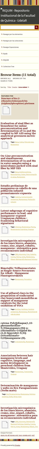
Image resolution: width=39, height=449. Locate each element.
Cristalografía (20, 342)
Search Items (7, 81)
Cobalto (33, 254)
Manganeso (15, 144)
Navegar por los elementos (13, 34)
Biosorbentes (15, 174)
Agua (17, 142)
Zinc (36, 426)
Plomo (33, 227)
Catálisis (24, 309)
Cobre (21, 142)
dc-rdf (7, 435)
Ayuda (5, 54)
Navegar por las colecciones (13, 41)
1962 (16, 254)
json (20, 435)
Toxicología (28, 372)
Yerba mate (18, 397)
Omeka (17, 445)
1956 (16, 422)
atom (3, 435)
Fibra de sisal (28, 142)
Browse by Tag (19, 78)
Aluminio (22, 254)
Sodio (11, 397)
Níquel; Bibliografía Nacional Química (24, 259)
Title (9, 87)
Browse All (6, 78)
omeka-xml (27, 435)
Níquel (32, 426)
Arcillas (17, 309)
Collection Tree (8, 66)
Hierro (18, 257)
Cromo (13, 257)
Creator (14, 87)
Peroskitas (28, 279)
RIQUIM (6, 60)
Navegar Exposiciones (11, 47)
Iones (23, 257)
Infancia (18, 227)
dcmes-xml (14, 435)
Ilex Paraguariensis (13, 394)
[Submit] (36, 27)
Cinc (27, 254)
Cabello (18, 197)
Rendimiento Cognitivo (19, 229)
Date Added (23, 87)
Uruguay (31, 229)
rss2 (33, 435)
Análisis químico (25, 172)
